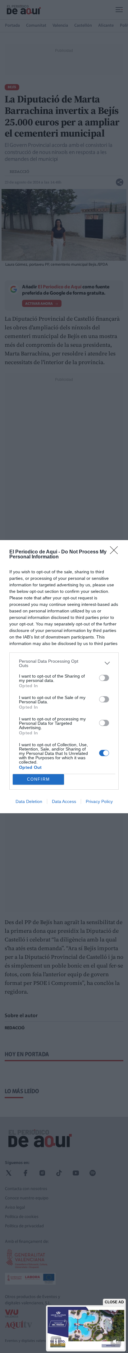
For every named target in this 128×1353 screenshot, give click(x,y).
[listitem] (64, 663)
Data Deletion (29, 801)
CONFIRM (38, 779)
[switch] (104, 678)
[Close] (116, 552)
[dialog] (64, 676)
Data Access (64, 801)
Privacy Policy (99, 801)
